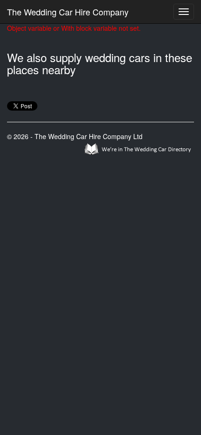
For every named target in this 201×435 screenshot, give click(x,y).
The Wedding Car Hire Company (68, 12)
